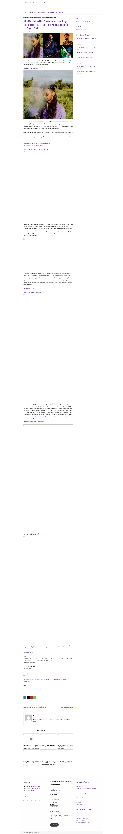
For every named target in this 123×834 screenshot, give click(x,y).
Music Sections (41, 12)
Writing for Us (79, 786)
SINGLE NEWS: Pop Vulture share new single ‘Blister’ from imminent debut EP (31, 763)
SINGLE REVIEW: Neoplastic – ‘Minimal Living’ (87, 66)
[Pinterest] (31, 697)
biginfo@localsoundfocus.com (33, 788)
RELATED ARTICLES (29, 730)
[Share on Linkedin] (85, 21)
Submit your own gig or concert (83, 793)
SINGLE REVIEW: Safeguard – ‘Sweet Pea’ (86, 38)
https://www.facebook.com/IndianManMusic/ (33, 145)
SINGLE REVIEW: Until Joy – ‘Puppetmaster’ (87, 62)
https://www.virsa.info (28, 652)
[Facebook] (24, 697)
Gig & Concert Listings (52, 12)
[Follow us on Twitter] (79, 30)
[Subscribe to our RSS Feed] (81, 30)
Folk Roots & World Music (28, 17)
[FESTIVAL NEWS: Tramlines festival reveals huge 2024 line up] (65, 754)
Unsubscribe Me (55, 799)
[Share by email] (90, 21)
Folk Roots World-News (37, 17)
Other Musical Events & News (83, 822)
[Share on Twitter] (79, 21)
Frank (26, 31)
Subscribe (54, 824)
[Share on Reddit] (81, 21)
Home (25, 12)
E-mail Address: (53, 794)
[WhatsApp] (34, 697)
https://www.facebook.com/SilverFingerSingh (33, 421)
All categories (54, 802)
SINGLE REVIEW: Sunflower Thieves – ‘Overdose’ (88, 47)
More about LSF (32, 12)
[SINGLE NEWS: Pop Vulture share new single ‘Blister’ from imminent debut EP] (31, 754)
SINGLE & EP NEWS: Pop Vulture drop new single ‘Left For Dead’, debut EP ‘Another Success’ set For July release (48, 763)
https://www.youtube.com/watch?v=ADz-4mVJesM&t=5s (36, 143)
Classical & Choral (80, 820)
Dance (77, 816)
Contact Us (61, 12)
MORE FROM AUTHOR (41, 730)
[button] (98, 12)
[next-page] (27, 766)
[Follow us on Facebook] (77, 30)
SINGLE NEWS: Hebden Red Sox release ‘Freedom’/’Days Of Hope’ (64, 706)
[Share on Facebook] (77, 21)
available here (36, 786)
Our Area (78, 802)
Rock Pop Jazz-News (52, 17)
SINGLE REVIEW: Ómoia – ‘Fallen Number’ (86, 43)
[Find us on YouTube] (83, 30)
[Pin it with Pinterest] (83, 21)
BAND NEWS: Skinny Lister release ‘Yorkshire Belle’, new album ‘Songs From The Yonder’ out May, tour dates (31, 747)
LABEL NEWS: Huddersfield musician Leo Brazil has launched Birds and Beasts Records (65, 747)
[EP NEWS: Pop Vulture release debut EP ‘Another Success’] (48, 739)
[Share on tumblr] (87, 21)
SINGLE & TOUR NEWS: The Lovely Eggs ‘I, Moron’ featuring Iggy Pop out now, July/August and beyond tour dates (34, 707)
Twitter (32, 790)
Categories (53, 804)
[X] (28, 697)
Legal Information (80, 804)
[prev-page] (24, 766)
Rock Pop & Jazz (44, 17)
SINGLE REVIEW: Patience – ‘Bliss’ (84, 57)
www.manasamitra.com (29, 288)
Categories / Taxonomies (56, 801)
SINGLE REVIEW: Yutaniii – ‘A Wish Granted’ (86, 71)
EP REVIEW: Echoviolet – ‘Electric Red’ (85, 52)
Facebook (27, 790)
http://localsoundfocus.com (38, 717)
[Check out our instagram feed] (85, 30)
